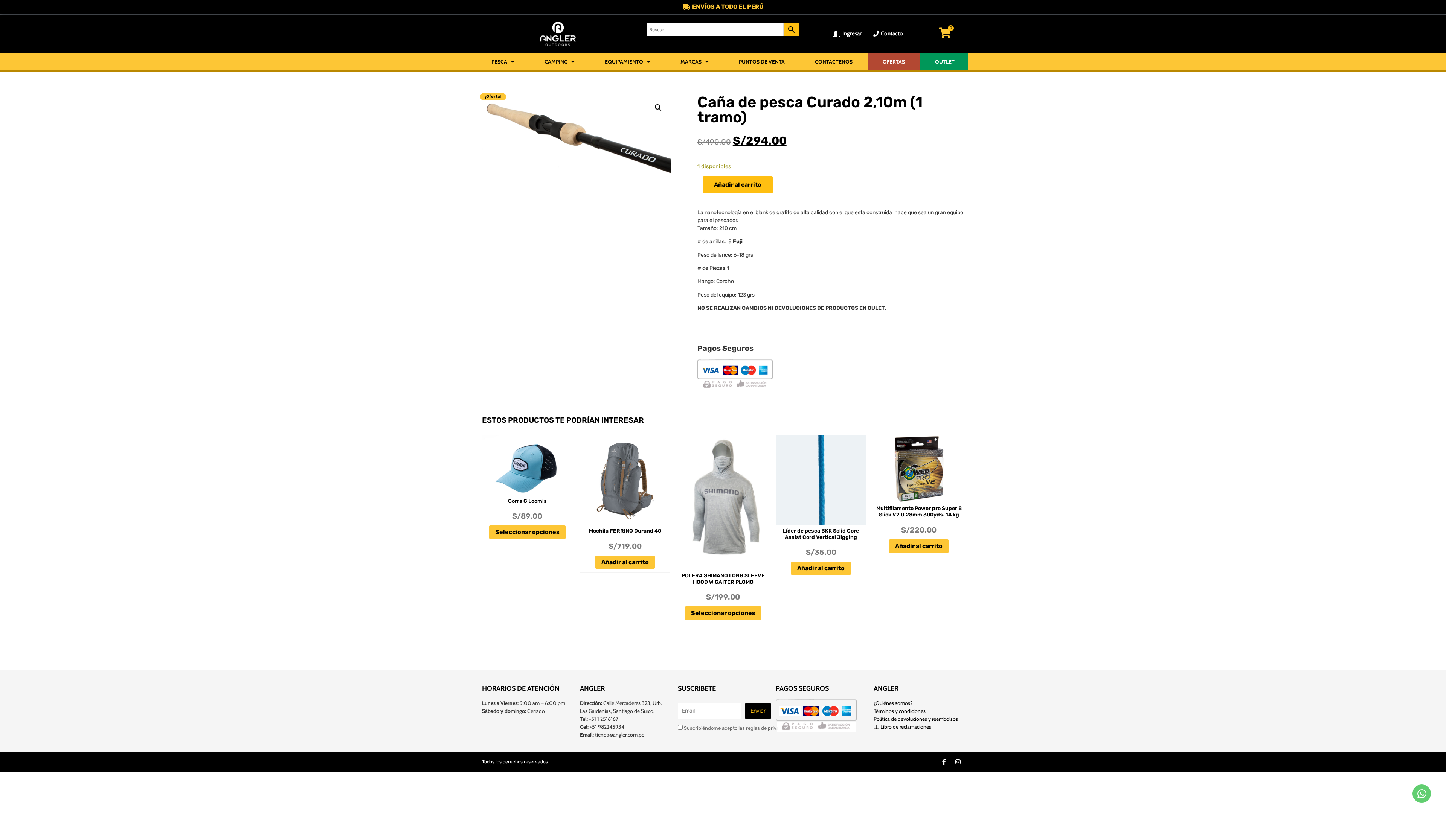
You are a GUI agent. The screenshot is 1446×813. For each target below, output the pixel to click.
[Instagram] (958, 762)
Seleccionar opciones (527, 532)
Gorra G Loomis (527, 501)
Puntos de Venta (762, 61)
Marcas (691, 61)
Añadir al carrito (737, 184)
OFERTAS (894, 61)
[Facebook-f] (944, 762)
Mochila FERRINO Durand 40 (625, 531)
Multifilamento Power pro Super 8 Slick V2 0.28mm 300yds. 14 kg (919, 511)
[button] (658, 107)
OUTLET (945, 61)
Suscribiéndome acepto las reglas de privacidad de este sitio (751, 728)
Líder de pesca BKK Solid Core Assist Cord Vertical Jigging (821, 534)
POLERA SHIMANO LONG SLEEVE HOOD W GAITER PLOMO (723, 578)
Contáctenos (834, 61)
